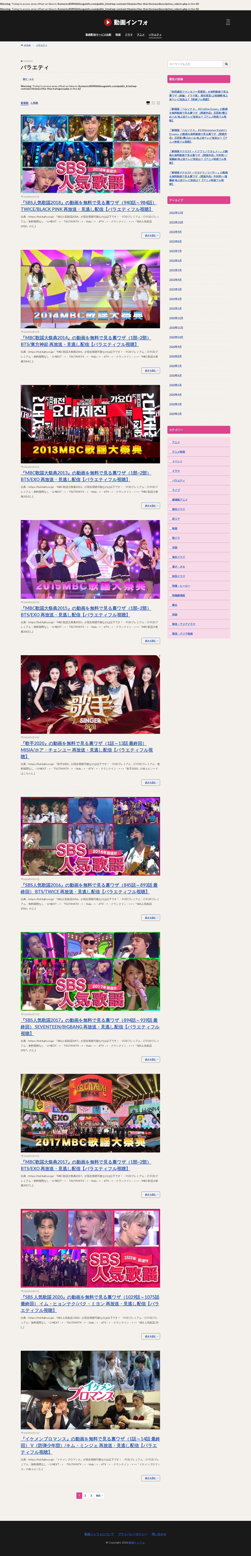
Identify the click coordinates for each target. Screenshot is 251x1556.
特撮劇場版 (178, 595)
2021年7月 (175, 250)
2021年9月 (175, 231)
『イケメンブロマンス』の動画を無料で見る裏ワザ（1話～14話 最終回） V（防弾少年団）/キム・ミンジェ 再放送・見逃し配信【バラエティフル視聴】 (90, 1445)
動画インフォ (137, 1542)
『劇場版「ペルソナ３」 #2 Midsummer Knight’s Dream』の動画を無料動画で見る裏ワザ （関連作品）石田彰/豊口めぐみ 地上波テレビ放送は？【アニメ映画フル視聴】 (198, 136)
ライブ (176, 490)
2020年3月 (175, 404)
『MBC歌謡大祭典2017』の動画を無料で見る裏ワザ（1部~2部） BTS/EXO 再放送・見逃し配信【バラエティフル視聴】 (86, 1165)
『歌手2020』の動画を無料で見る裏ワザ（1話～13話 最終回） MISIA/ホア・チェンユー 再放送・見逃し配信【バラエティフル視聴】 (87, 749)
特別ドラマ (178, 576)
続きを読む (150, 235)
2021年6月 (175, 260)
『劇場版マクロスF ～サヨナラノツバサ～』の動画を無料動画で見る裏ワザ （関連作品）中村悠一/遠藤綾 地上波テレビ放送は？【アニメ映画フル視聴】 (198, 178)
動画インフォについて (99, 1534)
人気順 (34, 102)
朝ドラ (176, 537)
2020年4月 (175, 394)
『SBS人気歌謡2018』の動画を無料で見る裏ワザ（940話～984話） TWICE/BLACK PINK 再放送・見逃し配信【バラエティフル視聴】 (89, 206)
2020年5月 (175, 384)
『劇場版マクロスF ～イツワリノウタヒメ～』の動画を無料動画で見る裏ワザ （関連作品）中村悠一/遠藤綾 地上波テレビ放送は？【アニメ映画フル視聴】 (198, 157)
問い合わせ (159, 1534)
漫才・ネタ (28, 79)
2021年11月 (176, 212)
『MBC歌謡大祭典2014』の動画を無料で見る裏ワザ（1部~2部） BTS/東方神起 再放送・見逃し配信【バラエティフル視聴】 (86, 341)
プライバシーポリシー (133, 1534)
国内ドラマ (178, 509)
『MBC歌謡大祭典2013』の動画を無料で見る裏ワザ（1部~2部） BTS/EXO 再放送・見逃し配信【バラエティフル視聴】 (86, 476)
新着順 (24, 102)
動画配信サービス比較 (98, 34)
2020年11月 (176, 327)
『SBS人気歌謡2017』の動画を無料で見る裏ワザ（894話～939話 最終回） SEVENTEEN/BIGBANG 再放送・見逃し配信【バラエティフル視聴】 (90, 1026)
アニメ (141, 34)
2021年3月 (175, 289)
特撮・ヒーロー (181, 585)
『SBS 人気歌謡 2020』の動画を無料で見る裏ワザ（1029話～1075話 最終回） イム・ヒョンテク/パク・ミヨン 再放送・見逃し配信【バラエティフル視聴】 (90, 1303)
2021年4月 (175, 279)
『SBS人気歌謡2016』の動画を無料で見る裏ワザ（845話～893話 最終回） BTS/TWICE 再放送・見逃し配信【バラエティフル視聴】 (89, 888)
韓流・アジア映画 (182, 633)
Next (98, 1495)
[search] (226, 64)
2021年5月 (175, 270)
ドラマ (129, 34)
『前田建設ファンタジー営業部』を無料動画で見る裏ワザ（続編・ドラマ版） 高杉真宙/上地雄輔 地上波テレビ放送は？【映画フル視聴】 (198, 95)
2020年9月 (175, 346)
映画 (118, 34)
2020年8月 (175, 356)
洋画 (174, 547)
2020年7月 (175, 365)
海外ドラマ (178, 557)
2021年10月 (176, 222)
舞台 (174, 604)
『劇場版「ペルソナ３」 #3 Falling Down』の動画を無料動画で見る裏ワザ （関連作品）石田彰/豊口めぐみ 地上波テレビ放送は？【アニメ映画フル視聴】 (198, 114)
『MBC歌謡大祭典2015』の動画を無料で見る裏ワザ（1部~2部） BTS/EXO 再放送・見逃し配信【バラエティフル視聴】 (86, 611)
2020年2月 (175, 413)
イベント (177, 461)
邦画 (174, 614)
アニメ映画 (178, 451)
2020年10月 (176, 337)
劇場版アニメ (180, 499)
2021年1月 (175, 308)
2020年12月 (176, 317)
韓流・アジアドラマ (183, 624)
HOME (27, 45)
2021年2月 (175, 298)
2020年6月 (175, 375)
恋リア (176, 518)
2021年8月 (175, 241)
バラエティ (155, 34)
